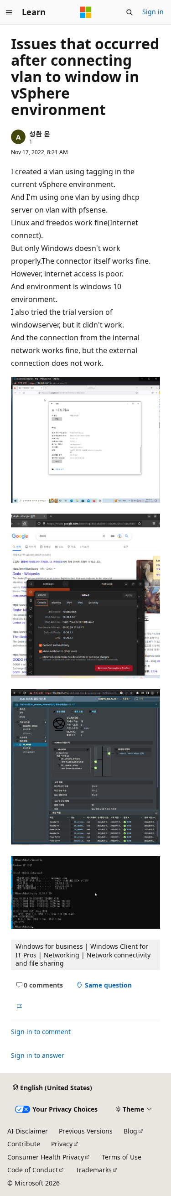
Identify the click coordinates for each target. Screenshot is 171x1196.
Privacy (62, 1143)
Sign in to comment (41, 1031)
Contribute (23, 1143)
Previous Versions (86, 1131)
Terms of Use (121, 1157)
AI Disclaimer (27, 1131)
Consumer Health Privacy (45, 1157)
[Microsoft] (86, 12)
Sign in (153, 11)
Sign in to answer (37, 1055)
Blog (130, 1131)
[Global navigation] (9, 12)
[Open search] (129, 12)
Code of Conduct (32, 1169)
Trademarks (94, 1169)
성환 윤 (39, 133)
